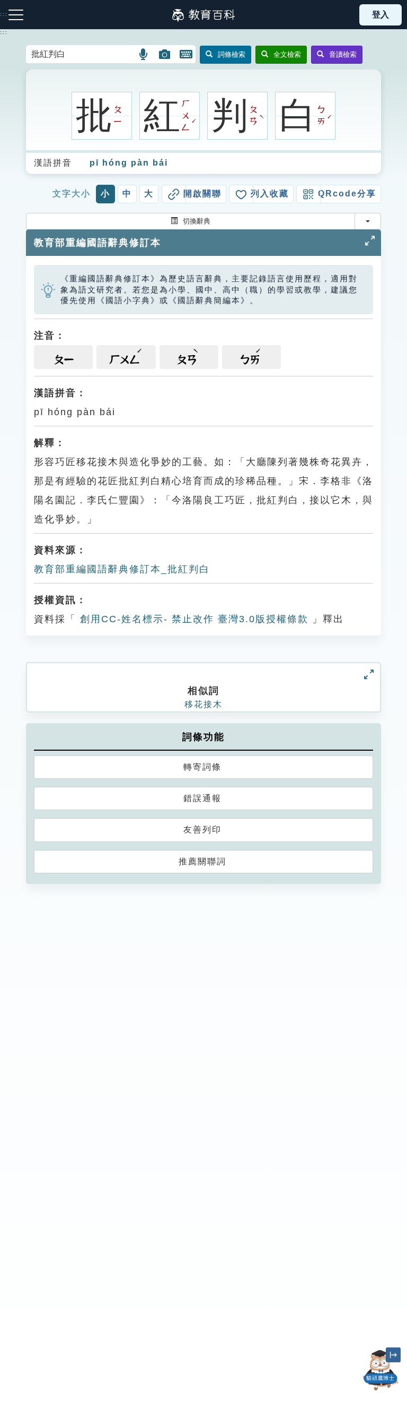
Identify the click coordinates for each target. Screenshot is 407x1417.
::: (4, 32)
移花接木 (203, 704)
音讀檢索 (343, 54)
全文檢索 (287, 54)
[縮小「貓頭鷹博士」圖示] (393, 1354)
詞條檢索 (231, 54)
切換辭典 (196, 221)
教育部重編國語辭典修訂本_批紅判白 (122, 569)
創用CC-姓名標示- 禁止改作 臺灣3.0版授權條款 (192, 619)
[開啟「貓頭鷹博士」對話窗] (380, 1370)
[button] (144, 54)
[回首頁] (203, 15)
